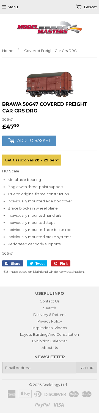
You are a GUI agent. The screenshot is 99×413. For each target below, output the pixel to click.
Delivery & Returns (49, 314)
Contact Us (49, 301)
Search (49, 308)
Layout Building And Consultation (49, 334)
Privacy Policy (49, 321)
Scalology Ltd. (55, 384)
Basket (90, 7)
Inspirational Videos (49, 328)
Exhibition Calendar (49, 341)
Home (7, 50)
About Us (50, 347)
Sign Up (87, 368)
